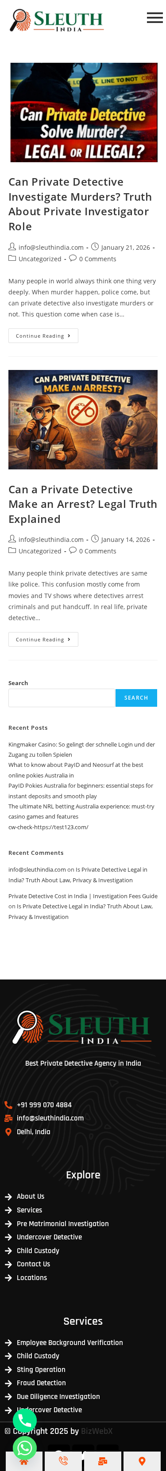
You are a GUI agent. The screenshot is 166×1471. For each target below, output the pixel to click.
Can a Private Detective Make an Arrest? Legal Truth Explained (83, 504)
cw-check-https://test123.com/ (48, 827)
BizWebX (97, 1431)
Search (18, 683)
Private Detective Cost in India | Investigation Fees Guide (83, 896)
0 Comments (97, 259)
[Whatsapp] (25, 1448)
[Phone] (25, 1421)
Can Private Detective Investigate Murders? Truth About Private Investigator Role (80, 203)
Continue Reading (47, 333)
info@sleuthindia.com (51, 247)
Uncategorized (40, 259)
